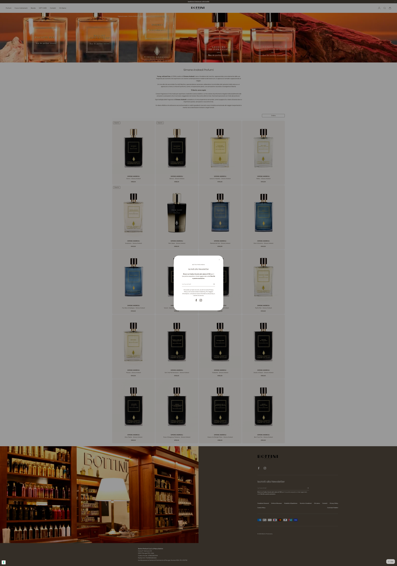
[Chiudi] (219, 260)
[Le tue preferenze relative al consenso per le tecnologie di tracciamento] (4, 562)
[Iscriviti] (212, 284)
